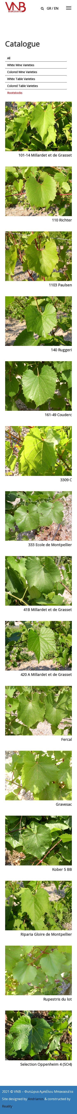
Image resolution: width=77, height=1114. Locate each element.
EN (56, 8)
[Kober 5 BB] (38, 840)
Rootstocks (14, 93)
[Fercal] (38, 710)
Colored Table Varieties (22, 86)
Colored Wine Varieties (22, 72)
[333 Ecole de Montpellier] (38, 516)
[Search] (42, 8)
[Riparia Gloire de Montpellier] (38, 905)
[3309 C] (38, 451)
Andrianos (36, 1099)
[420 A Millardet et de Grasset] (38, 646)
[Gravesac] (38, 775)
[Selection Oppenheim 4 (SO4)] (38, 1035)
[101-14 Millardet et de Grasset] (38, 126)
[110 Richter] (38, 191)
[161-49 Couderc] (38, 386)
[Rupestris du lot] (38, 970)
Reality (7, 1106)
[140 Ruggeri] (38, 321)
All (8, 58)
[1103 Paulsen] (38, 256)
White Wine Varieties (20, 65)
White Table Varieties (21, 79)
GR (49, 8)
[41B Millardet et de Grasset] (38, 581)
